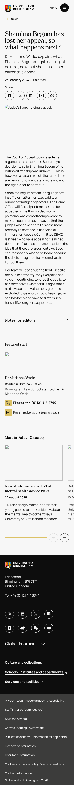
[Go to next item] (64, 537)
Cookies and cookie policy (21, 764)
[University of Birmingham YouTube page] (48, 628)
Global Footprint (21, 643)
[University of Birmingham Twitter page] (35, 614)
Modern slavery (35, 700)
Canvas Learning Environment (24, 728)
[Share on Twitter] (20, 95)
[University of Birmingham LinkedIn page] (22, 614)
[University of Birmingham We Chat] (35, 628)
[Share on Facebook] (9, 95)
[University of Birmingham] (20, 7)
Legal (19, 700)
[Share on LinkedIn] (30, 95)
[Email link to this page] (41, 95)
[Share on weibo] (52, 95)
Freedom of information (20, 746)
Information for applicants (50, 737)
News (14, 19)
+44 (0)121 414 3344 (24, 595)
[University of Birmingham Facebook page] (48, 614)
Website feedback (52, 764)
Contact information (18, 773)
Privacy (9, 700)
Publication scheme (18, 737)
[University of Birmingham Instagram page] (9, 614)
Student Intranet (16, 719)
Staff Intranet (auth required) (24, 709)
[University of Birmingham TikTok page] (9, 628)
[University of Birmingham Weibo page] (22, 628)
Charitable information (20, 755)
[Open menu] (64, 7)
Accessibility (55, 700)
